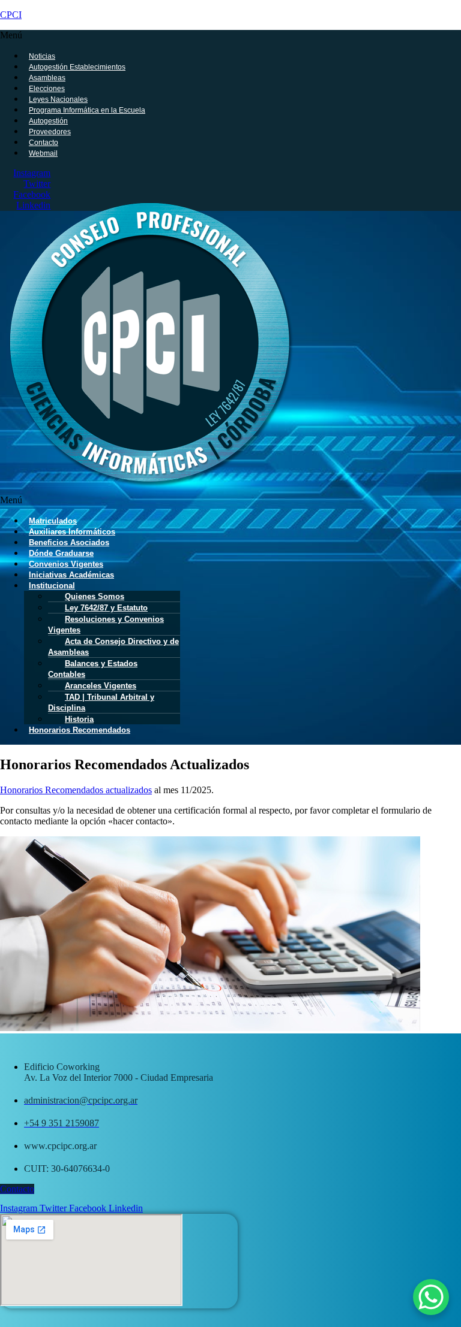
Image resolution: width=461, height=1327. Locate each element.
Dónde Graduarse (61, 553)
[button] (205, 35)
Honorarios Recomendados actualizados (76, 790)
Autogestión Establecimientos (77, 67)
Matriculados (53, 520)
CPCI (11, 15)
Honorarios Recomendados (79, 730)
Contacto (43, 142)
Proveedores (50, 132)
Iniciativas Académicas (71, 574)
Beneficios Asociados (69, 542)
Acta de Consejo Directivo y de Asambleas (113, 647)
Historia (79, 719)
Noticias (42, 56)
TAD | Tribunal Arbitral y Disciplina (101, 702)
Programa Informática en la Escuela (87, 110)
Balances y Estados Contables (92, 669)
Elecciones (47, 88)
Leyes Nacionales (58, 99)
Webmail (43, 153)
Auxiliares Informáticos (72, 531)
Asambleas (47, 78)
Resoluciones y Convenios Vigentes (106, 624)
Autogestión (48, 121)
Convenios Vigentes (66, 564)
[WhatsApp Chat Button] (431, 1297)
